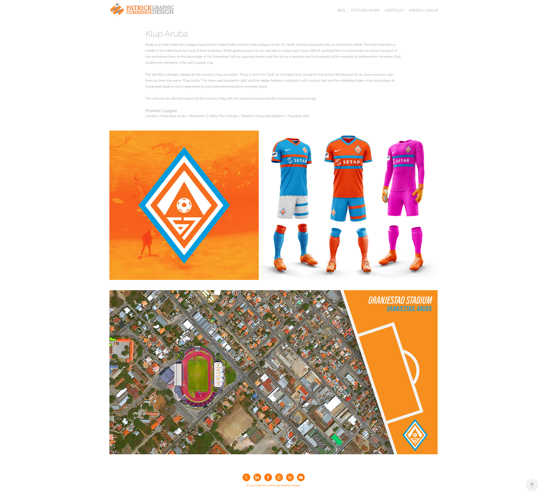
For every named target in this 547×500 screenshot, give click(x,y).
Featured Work (365, 10)
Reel (342, 10)
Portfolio (394, 10)
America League (423, 10)
